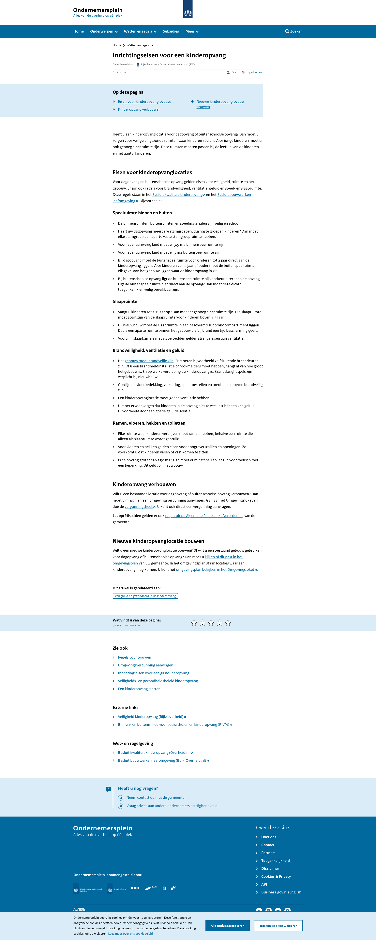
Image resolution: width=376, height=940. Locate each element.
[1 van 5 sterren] (195, 623)
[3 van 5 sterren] (212, 623)
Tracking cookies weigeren (278, 926)
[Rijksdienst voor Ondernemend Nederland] (87, 888)
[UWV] (173, 888)
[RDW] (150, 888)
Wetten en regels (138, 45)
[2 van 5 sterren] (203, 623)
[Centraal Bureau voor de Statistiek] (164, 888)
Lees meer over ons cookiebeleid (130, 934)
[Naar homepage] (188, 9)
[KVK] (135, 888)
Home (117, 45)
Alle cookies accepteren (227, 926)
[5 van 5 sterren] (229, 623)
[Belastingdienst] (116, 888)
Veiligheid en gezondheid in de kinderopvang (145, 596)
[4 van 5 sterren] (220, 623)
